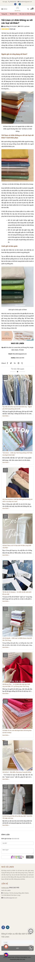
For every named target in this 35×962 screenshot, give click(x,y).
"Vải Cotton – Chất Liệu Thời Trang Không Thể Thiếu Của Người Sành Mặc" (17, 454)
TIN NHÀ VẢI (13, 14)
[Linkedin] (14, 363)
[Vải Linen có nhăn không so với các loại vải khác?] (18, 9)
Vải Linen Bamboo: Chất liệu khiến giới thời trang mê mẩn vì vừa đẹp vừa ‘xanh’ (17, 500)
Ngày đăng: (6, 26)
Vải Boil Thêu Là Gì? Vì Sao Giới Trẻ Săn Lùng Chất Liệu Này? (16, 546)
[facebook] (15, 4)
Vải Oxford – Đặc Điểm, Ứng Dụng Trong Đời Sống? (16, 772)
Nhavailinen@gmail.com (25, 1)
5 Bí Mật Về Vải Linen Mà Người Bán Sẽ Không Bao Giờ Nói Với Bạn (17, 731)
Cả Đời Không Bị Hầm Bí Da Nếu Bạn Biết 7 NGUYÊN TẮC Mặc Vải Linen (17, 817)
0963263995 (13, 1)
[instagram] (20, 4)
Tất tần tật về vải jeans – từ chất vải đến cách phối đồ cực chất (16, 593)
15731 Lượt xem (24, 26)
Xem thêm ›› (5, 416)
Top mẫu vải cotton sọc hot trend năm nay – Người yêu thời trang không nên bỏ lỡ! (17, 408)
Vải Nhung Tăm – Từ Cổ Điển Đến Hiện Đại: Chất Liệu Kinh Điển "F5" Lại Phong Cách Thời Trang (16, 685)
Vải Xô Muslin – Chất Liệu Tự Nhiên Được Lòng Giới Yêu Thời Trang (17, 639)
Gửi (30, 857)
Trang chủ (4, 14)
